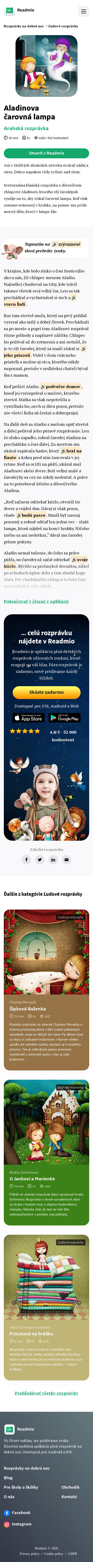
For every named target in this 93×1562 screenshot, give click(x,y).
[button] (83, 11)
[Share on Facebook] (26, 859)
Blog (8, 1478)
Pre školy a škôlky (21, 1488)
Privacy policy (29, 1554)
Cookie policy (53, 1554)
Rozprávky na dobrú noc (27, 1469)
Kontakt (69, 1497)
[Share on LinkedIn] (53, 859)
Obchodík (71, 1488)
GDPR (72, 1554)
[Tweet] (40, 859)
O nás (9, 1497)
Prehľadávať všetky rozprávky (46, 1393)
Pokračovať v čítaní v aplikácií (36, 601)
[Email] (66, 859)
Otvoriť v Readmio (46, 153)
